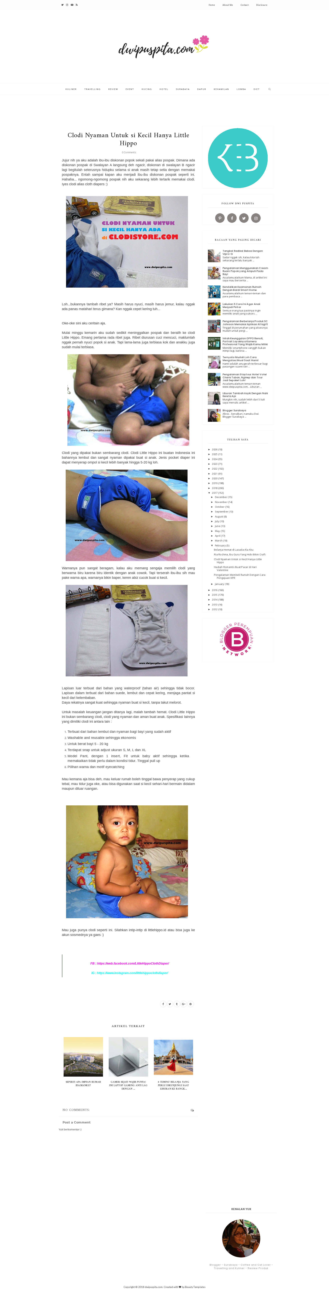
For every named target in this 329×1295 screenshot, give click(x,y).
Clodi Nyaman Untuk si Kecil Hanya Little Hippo (238, 560)
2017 (215, 493)
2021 (215, 473)
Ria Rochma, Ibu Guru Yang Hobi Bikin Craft (239, 554)
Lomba (241, 89)
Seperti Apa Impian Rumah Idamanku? (83, 1084)
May (218, 531)
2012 (215, 609)
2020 (215, 478)
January (220, 584)
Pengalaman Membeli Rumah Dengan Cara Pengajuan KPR (239, 576)
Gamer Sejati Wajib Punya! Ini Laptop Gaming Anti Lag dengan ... (128, 1085)
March (219, 540)
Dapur (201, 89)
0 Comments (129, 152)
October (220, 506)
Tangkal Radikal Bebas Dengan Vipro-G (243, 252)
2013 (215, 604)
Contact (244, 4)
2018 (215, 488)
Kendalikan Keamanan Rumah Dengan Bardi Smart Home (242, 288)
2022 (215, 468)
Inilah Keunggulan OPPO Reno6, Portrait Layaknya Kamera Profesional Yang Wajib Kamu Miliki (245, 341)
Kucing (147, 89)
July (217, 521)
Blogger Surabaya (234, 410)
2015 (215, 595)
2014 (215, 599)
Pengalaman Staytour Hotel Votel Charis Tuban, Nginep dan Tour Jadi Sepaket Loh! (245, 377)
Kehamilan (221, 89)
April (218, 535)
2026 (215, 449)
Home (212, 4)
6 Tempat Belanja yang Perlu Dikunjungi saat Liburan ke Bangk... (173, 1085)
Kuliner (71, 89)
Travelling (92, 89)
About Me (228, 4)
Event (130, 89)
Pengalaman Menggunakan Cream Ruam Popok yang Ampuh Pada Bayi (245, 271)
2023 (215, 464)
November (221, 502)
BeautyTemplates (195, 1287)
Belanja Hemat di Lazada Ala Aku (233, 549)
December (221, 497)
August (219, 516)
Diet (257, 89)
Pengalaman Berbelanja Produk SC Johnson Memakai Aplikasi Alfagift (245, 322)
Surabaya (183, 89)
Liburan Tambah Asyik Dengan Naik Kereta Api (245, 394)
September (222, 511)
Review (113, 89)
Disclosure (261, 4)
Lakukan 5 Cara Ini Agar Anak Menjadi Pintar (241, 305)
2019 (215, 483)
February (220, 545)
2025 (215, 454)
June (218, 526)
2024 (215, 459)
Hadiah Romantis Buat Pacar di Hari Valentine (235, 568)
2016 (215, 590)
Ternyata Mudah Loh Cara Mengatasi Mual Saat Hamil (241, 358)
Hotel (164, 89)
